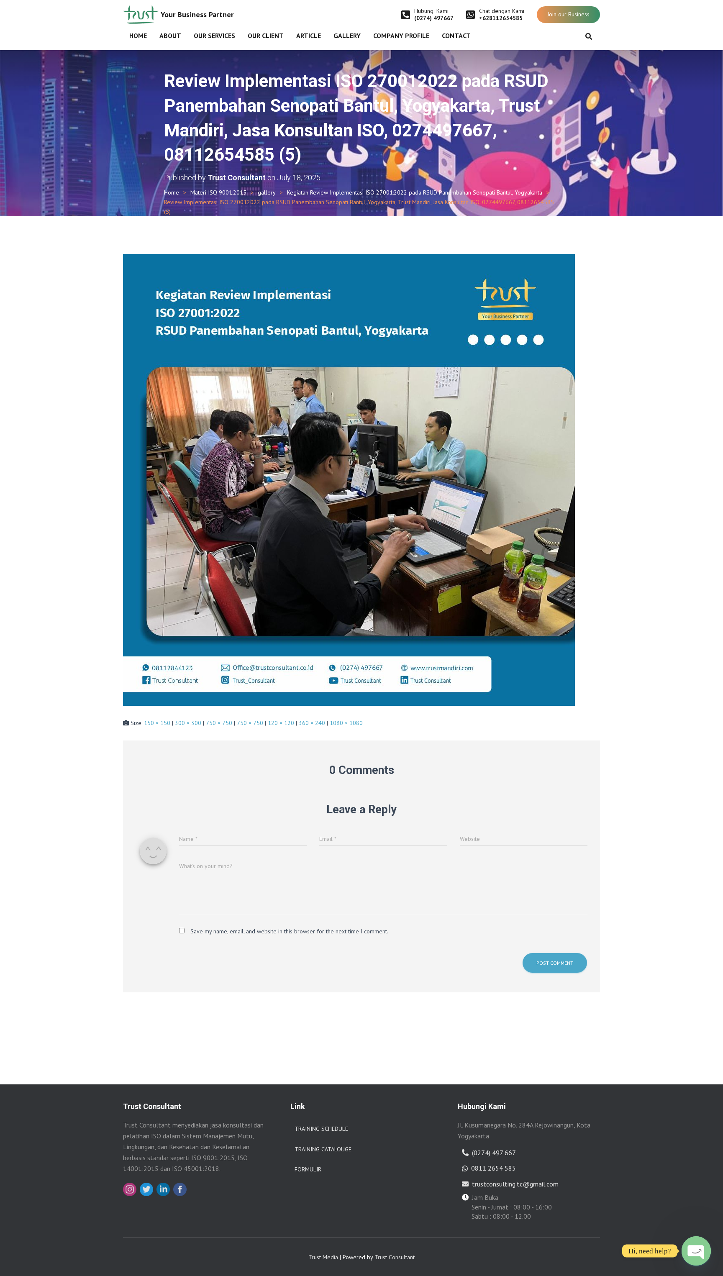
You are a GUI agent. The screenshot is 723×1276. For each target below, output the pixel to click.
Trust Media (323, 1257)
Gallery (347, 35)
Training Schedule (321, 1129)
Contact (456, 35)
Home (138, 35)
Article (308, 35)
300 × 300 (188, 723)
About (170, 35)
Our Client (266, 35)
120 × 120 (281, 723)
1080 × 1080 (346, 723)
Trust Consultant (394, 1257)
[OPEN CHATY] (696, 1251)
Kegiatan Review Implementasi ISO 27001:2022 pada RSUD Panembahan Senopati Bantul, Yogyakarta (414, 192)
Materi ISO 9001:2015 (218, 192)
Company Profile (401, 35)
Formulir (308, 1169)
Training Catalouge (323, 1149)
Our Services (214, 35)
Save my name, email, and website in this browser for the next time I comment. (289, 931)
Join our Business (568, 14)
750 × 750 (219, 723)
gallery (267, 192)
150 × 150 (157, 723)
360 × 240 (312, 723)
